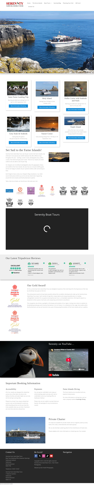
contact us (55, 431)
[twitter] (39, 455)
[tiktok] (47, 455)
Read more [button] (51, 275)
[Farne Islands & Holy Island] (47, 82)
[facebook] (36, 455)
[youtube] (51, 455)
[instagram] (43, 455)
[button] (87, 269)
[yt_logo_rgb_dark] (54, 374)
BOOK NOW (3, 484)
